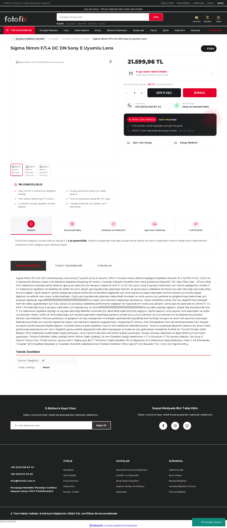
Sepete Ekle (164, 92)
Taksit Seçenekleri (68, 265)
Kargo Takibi (71, 491)
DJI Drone (92, 23)
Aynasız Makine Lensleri (30, 38)
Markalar (121, 491)
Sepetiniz (69, 486)
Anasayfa (54, 38)
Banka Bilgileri (183, 3)
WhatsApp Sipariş (211, 522)
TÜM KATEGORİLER (21, 30)
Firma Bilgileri (177, 491)
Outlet (220, 3)
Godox (102, 23)
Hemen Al (199, 92)
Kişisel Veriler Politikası (130, 486)
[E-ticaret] (113, 525)
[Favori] (110, 61)
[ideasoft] (96, 525)
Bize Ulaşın (175, 475)
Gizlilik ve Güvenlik (127, 475)
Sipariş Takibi (167, 3)
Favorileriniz (70, 480)
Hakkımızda (198, 3)
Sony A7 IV (70, 23)
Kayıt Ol (101, 425)
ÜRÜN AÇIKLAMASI (28, 265)
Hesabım (68, 469)
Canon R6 (81, 23)
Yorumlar (104, 265)
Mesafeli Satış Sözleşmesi (131, 469)
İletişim (210, 3)
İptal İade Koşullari (127, 480)
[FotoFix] (15, 18)
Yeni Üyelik (69, 475)
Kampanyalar (215, 30)
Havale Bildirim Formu (182, 486)
